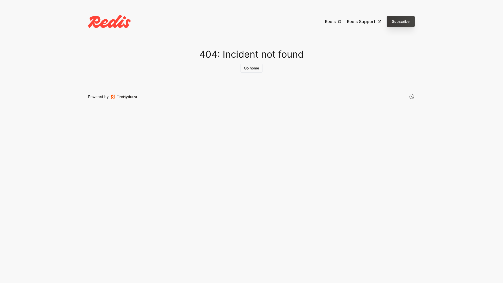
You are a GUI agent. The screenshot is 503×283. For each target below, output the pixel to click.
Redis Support (361, 21)
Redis (330, 21)
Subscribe (400, 21)
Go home (251, 68)
